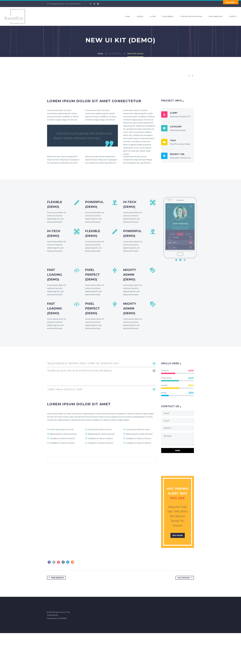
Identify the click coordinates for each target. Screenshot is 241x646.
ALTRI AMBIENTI (168, 16)
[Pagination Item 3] (185, 260)
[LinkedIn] (67, 562)
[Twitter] (53, 562)
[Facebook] (90, 4)
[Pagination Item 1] (176, 260)
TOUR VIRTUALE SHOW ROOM (191, 16)
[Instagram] (94, 4)
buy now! (178, 535)
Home (128, 16)
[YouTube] (98, 4)
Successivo (183, 578)
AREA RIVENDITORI (215, 16)
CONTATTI (232, 16)
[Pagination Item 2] (180, 260)
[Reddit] (72, 562)
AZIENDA (140, 16)
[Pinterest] (58, 562)
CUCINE (153, 16)
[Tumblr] (63, 562)
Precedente (57, 578)
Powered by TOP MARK (57, 618)
